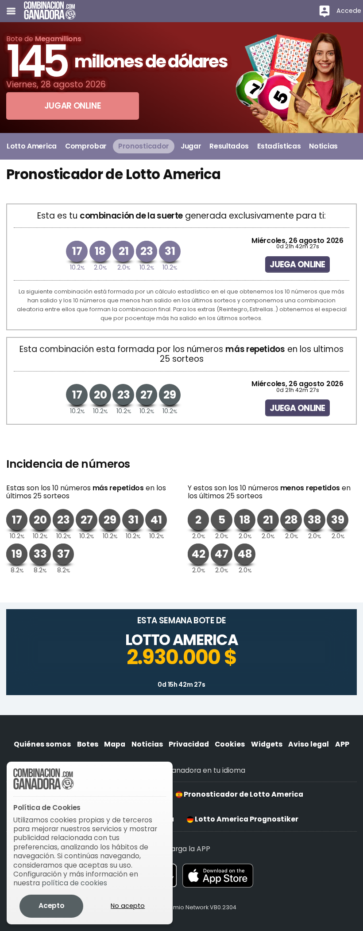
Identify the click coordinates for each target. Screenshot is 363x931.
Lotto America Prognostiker (245, 819)
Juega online (297, 264)
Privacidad (189, 744)
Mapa (114, 744)
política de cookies (74, 883)
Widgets (266, 744)
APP (342, 744)
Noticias (147, 744)
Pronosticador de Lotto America (242, 794)
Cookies (230, 744)
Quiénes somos (42, 744)
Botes (87, 744)
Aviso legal (308, 744)
